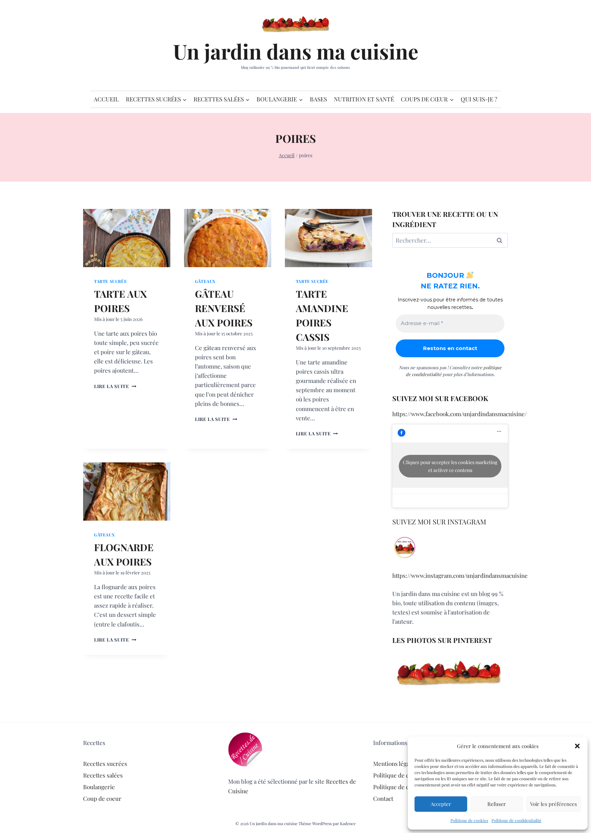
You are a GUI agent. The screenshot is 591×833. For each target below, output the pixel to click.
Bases (318, 99)
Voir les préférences (553, 803)
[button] (577, 746)
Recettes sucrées (105, 763)
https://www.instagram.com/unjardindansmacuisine (460, 575)
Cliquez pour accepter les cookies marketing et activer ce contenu (450, 466)
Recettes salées (103, 775)
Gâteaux (205, 281)
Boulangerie (99, 787)
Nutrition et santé (364, 99)
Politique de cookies (469, 820)
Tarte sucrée (110, 281)
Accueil (106, 99)
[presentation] (126, 238)
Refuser (496, 803)
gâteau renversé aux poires (223, 308)
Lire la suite (115, 386)
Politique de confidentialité (516, 820)
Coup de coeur (102, 798)
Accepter (441, 803)
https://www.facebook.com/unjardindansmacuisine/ (459, 414)
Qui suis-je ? (479, 99)
